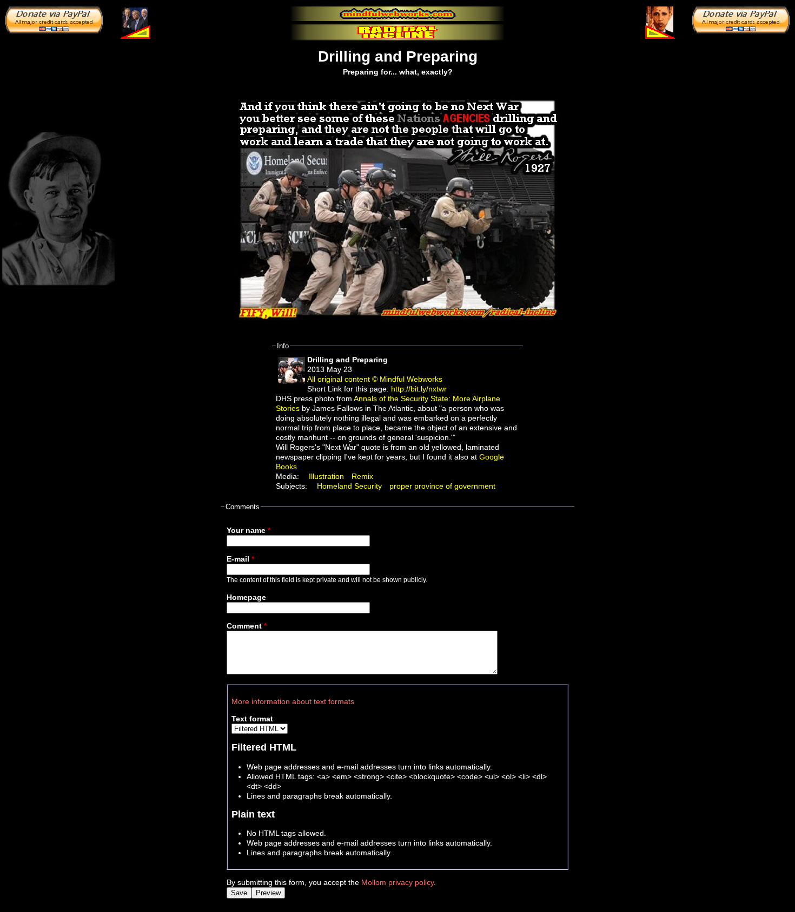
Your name (248, 530)
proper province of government (442, 486)
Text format (252, 718)
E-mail (240, 559)
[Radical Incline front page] (397, 32)
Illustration (326, 476)
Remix (362, 476)
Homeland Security (349, 486)
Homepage (246, 597)
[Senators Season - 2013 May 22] (135, 19)
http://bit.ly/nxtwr (419, 388)
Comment (247, 625)
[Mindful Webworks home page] (397, 13)
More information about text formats (292, 701)
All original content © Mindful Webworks (374, 379)
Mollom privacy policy (397, 882)
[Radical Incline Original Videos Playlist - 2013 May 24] (659, 19)
